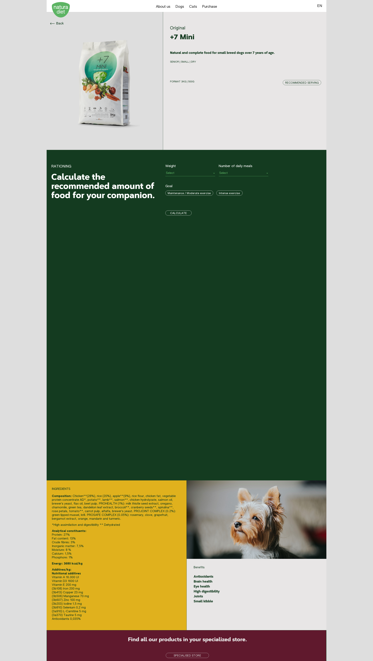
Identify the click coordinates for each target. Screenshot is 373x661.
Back (59, 23)
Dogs (179, 6)
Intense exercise (229, 193)
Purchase (209, 6)
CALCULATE (178, 213)
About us (163, 6)
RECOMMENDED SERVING (302, 83)
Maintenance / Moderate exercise (189, 193)
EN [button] (319, 6)
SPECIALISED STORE (187, 655)
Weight (170, 166)
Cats (193, 6)
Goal (169, 186)
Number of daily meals (235, 166)
